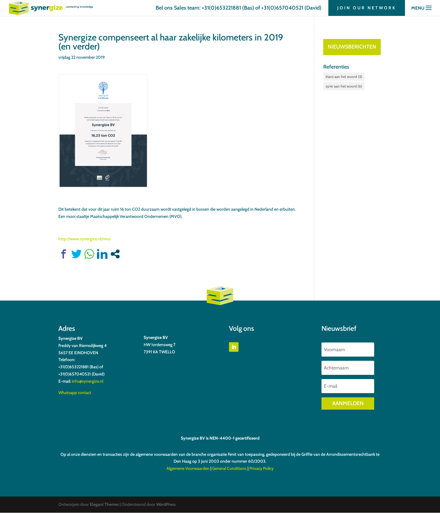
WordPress (166, 504)
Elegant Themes (104, 504)
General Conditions (229, 468)
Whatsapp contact (74, 392)
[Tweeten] (76, 254)
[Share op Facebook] (63, 254)
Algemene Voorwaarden (188, 468)
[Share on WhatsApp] (89, 254)
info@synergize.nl (87, 381)
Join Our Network (366, 7)
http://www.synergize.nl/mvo (84, 239)
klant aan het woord (344, 76)
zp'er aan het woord (344, 86)
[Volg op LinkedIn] (234, 347)
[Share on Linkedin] (102, 254)
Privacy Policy (261, 468)
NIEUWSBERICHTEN (352, 46)
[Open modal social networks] (115, 254)
